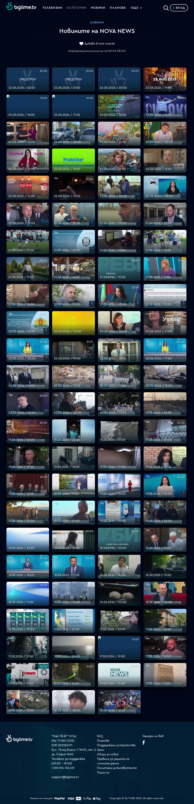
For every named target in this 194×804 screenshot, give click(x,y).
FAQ (100, 736)
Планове (103, 740)
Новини (98, 7)
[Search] (166, 7)
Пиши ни (103, 772)
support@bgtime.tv (65, 777)
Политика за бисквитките (117, 768)
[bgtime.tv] (19, 738)
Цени (100, 749)
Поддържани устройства (116, 745)
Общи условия (107, 754)
